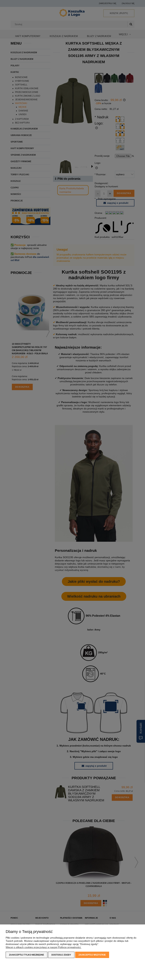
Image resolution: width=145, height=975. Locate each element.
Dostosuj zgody (61, 955)
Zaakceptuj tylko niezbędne (26, 955)
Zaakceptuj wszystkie (92, 955)
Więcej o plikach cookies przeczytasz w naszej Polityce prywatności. (43, 947)
